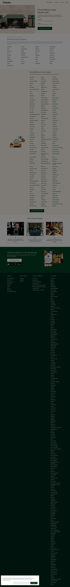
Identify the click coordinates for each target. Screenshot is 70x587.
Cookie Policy (8, 580)
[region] (20, 580)
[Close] (37, 576)
